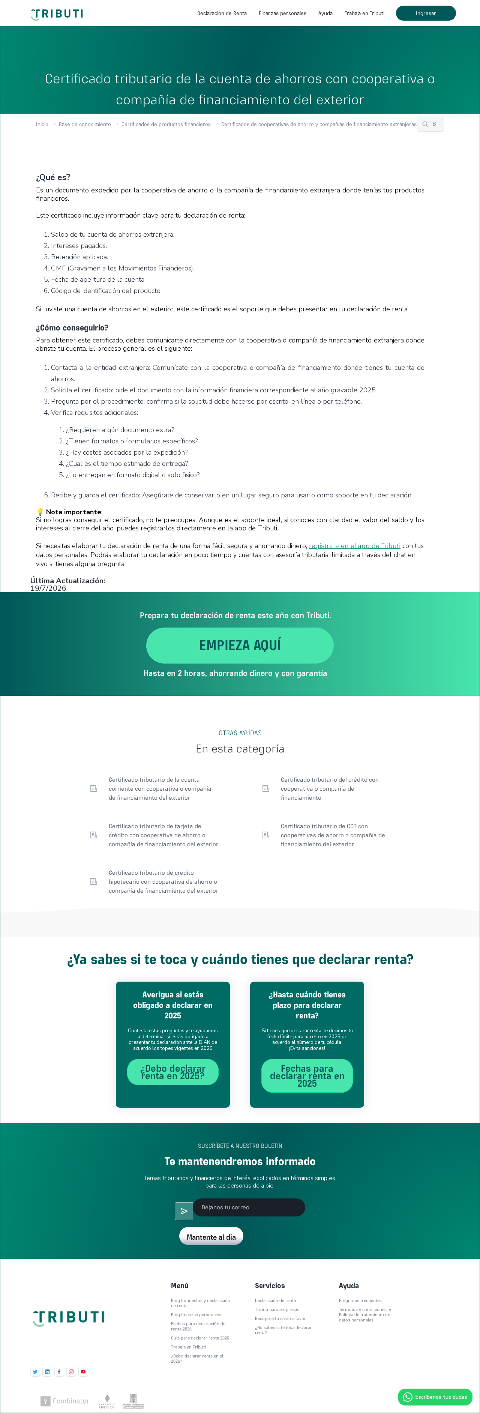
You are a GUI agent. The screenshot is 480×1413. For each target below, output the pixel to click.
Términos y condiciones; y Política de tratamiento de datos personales (365, 1314)
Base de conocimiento (85, 124)
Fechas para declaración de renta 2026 (198, 1326)
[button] (221, 13)
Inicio (42, 124)
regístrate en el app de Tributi (354, 545)
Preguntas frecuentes (360, 1300)
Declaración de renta (275, 1300)
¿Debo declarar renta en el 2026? (197, 1358)
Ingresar (426, 13)
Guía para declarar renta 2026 (200, 1338)
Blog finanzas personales (196, 1314)
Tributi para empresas (277, 1309)
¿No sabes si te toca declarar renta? (283, 1330)
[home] (58, 11)
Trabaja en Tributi (364, 13)
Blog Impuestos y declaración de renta (200, 1303)
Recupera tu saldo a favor (280, 1318)
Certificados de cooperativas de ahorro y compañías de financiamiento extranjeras (319, 124)
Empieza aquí (240, 645)
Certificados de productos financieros (166, 124)
